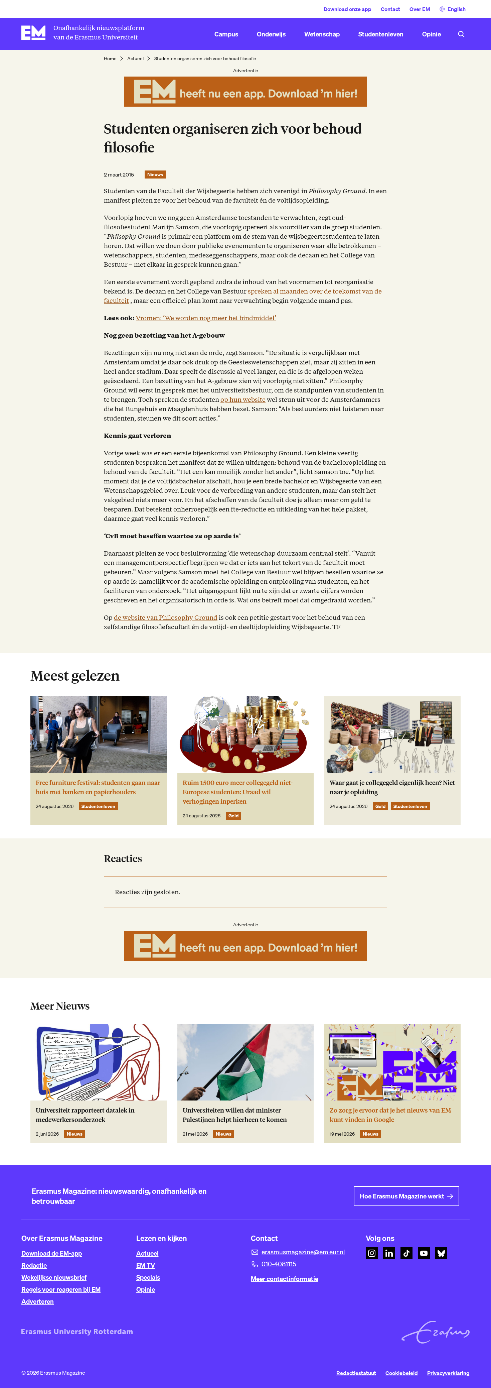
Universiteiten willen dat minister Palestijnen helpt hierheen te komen (235, 1115)
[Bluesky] (441, 1253)
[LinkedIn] (389, 1253)
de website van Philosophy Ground (165, 617)
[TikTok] (406, 1253)
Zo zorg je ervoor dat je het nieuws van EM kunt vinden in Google (390, 1115)
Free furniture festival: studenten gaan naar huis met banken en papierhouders (98, 787)
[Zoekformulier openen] (461, 34)
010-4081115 (279, 1264)
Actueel (135, 58)
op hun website (243, 399)
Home (110, 58)
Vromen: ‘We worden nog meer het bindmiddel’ (206, 318)
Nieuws (155, 174)
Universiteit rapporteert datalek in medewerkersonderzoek (85, 1115)
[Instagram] (372, 1253)
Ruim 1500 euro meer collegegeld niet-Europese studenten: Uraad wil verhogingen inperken (238, 792)
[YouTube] (424, 1253)
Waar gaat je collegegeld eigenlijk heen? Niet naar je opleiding (392, 787)
